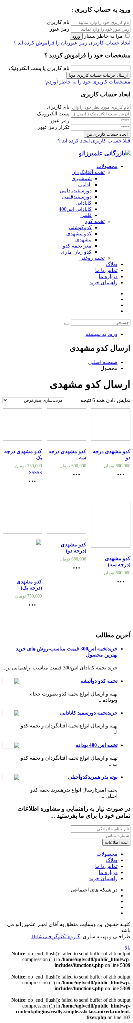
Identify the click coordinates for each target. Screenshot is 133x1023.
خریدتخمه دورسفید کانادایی (89, 713)
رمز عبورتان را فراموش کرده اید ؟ (50, 42)
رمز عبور (59, 29)
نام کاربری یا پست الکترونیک (39, 68)
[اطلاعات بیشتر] (122, 476)
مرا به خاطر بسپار (103, 36)
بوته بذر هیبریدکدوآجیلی (93, 777)
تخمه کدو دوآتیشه (99, 681)
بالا (127, 947)
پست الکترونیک (53, 113)
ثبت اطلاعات (116, 842)
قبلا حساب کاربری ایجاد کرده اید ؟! (93, 140)
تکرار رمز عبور (53, 127)
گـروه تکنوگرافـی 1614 (55, 936)
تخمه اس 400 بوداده (97, 745)
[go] (66, 324)
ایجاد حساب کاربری (108, 42)
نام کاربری (58, 22)
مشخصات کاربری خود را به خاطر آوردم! (87, 81)
